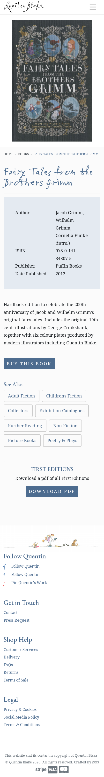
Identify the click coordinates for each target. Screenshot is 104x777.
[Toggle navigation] (93, 7)
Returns (11, 672)
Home (8, 154)
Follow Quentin (21, 566)
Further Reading (25, 425)
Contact (11, 612)
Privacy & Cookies (20, 709)
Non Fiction (65, 425)
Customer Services (21, 649)
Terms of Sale (16, 680)
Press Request (17, 620)
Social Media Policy (21, 717)
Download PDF (52, 491)
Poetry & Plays (62, 440)
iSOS (95, 762)
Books (23, 154)
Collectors (18, 410)
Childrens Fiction (64, 396)
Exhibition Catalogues (61, 410)
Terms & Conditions (22, 724)
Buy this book (29, 363)
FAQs (8, 664)
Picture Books (22, 440)
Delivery (12, 657)
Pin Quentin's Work (25, 582)
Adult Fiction (21, 396)
